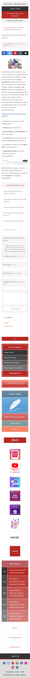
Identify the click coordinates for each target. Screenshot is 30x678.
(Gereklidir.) (13, 256)
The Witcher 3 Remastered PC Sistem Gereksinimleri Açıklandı (17, 581)
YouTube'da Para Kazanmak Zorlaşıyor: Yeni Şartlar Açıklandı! (16, 593)
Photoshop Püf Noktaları (11, 363)
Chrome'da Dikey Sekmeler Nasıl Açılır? (13, 221)
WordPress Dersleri (10, 357)
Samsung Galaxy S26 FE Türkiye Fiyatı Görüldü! (17, 571)
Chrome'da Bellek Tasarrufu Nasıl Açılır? (14, 207)
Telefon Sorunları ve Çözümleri (13, 368)
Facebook (5, 72)
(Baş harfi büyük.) (13, 283)
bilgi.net (15, 628)
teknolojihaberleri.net (15, 637)
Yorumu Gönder (15, 308)
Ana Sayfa (6, 27)
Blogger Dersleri (9, 352)
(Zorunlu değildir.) (12, 273)
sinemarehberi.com (15, 647)
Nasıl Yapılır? (13, 27)
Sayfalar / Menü (15, 9)
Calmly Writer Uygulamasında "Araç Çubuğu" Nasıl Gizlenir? (12, 192)
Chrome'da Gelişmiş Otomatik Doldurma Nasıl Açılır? (14, 214)
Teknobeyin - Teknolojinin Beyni (15, 4)
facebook (6, 322)
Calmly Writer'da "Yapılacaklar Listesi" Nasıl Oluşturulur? (14, 200)
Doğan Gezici (9, 43)
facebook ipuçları (8, 326)
